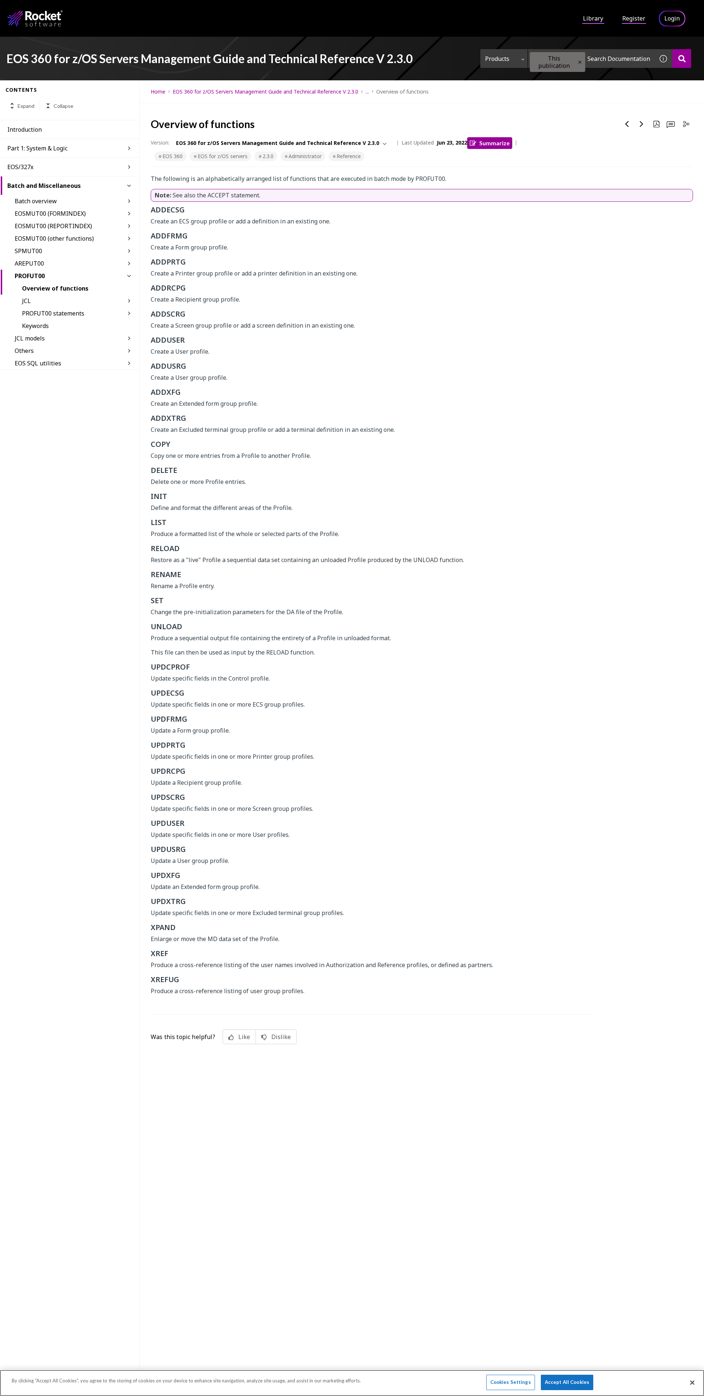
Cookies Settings (510, 1382)
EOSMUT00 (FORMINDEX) (50, 213)
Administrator (305, 156)
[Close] (692, 1382)
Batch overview (36, 201)
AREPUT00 (29, 263)
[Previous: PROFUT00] (627, 124)
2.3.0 (268, 156)
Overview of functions (55, 288)
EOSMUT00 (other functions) (54, 238)
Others (24, 351)
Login (672, 18)
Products (497, 59)
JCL (26, 301)
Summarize (494, 142)
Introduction (24, 129)
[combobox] (591, 58)
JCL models (30, 338)
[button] (580, 62)
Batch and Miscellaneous (44, 186)
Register (633, 18)
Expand (26, 106)
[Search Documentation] (681, 58)
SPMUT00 (28, 251)
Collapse (63, 106)
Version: (160, 142)
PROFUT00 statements (53, 313)
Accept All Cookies (567, 1382)
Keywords (35, 326)
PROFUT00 (30, 276)
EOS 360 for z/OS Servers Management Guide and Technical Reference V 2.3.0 (265, 91)
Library (593, 18)
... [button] (367, 91)
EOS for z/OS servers (222, 156)
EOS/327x (20, 167)
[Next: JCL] (641, 124)
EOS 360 (172, 156)
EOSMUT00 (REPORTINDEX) (53, 226)
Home (158, 91)
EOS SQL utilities (38, 363)
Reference (349, 156)
